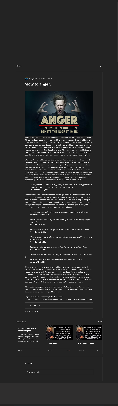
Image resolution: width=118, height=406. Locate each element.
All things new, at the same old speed (27, 329)
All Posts (18, 66)
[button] (100, 66)
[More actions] (92, 79)
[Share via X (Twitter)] (30, 305)
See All (100, 321)
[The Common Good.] (89, 332)
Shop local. (52, 343)
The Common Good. (86, 343)
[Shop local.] (59, 332)
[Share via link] (39, 305)
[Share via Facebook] (26, 305)
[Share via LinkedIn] (35, 305)
